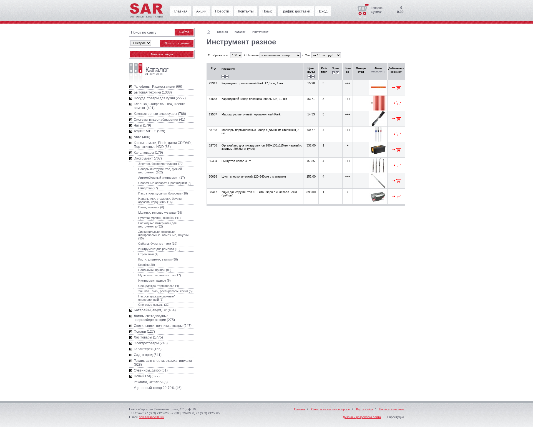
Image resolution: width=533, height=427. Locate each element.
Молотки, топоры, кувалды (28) (160, 212)
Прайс (267, 11)
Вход (323, 11)
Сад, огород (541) (148, 355)
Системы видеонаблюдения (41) (159, 120)
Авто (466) (142, 137)
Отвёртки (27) (148, 188)
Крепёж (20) (146, 264)
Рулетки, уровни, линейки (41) (159, 217)
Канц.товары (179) (148, 153)
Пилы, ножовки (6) (151, 207)
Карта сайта (364, 409)
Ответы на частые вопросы (330, 409)
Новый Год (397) (147, 376)
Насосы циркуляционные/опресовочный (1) (156, 298)
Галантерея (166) (148, 349)
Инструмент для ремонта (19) (159, 249)
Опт (307, 55)
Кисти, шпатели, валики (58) (158, 259)
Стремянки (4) (148, 254)
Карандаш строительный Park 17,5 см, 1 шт (252, 83)
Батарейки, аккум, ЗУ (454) (155, 310)
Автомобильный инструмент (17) (161, 177)
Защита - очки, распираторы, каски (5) (165, 291)
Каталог (240, 31)
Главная (180, 11)
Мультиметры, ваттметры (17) (159, 275)
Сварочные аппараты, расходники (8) (165, 183)
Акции (201, 11)
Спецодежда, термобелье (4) (158, 285)
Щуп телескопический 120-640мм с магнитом (254, 176)
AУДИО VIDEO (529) (149, 131)
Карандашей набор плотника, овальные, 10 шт (254, 98)
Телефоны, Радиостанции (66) (158, 87)
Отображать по (218, 55)
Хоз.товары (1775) (148, 337)
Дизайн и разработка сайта (362, 417)
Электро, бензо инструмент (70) (160, 163)
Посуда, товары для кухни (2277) (160, 98)
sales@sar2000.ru (151, 417)
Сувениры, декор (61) (151, 370)
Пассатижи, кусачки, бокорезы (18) (163, 193)
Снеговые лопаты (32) (154, 304)
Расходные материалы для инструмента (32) (157, 224)
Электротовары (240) (151, 343)
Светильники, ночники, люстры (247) (163, 326)
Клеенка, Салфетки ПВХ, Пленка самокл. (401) (159, 106)
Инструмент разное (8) (154, 280)
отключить (378, 71)
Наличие (253, 55)
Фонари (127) (144, 331)
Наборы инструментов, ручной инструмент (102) (160, 170)
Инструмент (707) (148, 158)
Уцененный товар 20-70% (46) (158, 388)
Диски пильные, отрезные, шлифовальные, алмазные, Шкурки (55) (163, 235)
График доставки (295, 11)
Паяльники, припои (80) (155, 270)
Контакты (245, 11)
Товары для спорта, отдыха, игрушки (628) (163, 363)
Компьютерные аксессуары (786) (160, 114)
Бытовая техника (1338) (153, 92)
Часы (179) (142, 125)
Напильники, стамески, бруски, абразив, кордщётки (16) (160, 200)
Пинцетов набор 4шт (236, 161)
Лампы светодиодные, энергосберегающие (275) (154, 318)
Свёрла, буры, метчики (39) (157, 243)
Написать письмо (391, 409)
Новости (222, 11)
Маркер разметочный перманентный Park (251, 114)
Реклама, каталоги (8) (151, 382)
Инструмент (260, 31)
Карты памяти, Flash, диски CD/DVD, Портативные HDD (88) (163, 145)
